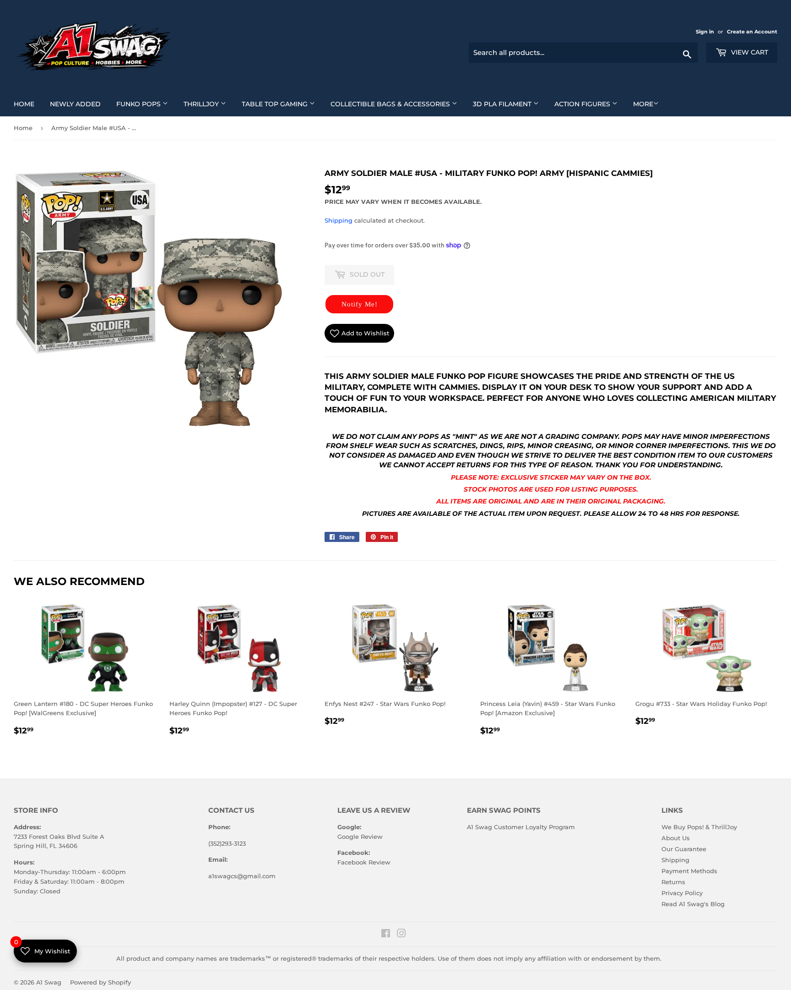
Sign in (705, 31)
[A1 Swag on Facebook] (385, 934)
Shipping (338, 220)
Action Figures (589, 103)
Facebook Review (363, 862)
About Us (675, 838)
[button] (359, 304)
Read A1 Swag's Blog (693, 904)
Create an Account (752, 31)
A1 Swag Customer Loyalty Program (521, 827)
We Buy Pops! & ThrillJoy (699, 827)
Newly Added (79, 103)
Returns (673, 882)
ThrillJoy (208, 103)
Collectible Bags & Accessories (397, 103)
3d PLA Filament (509, 103)
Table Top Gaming (282, 103)
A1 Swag (48, 982)
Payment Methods (689, 871)
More (643, 104)
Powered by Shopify (100, 982)
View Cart (748, 52)
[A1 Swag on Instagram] (401, 934)
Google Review (360, 836)
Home (27, 103)
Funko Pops (145, 103)
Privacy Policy (682, 893)
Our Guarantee (683, 849)
